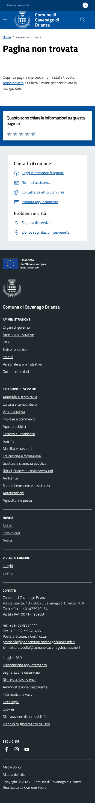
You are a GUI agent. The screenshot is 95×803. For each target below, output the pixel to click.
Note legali (11, 702)
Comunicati (11, 533)
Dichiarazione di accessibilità (24, 716)
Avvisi (7, 540)
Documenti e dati (16, 371)
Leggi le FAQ (12, 657)
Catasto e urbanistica (19, 434)
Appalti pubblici (14, 426)
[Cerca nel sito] (82, 19)
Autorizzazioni (13, 493)
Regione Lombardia (18, 5)
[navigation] (5, 19)
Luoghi (8, 565)
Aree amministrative (18, 334)
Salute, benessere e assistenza (26, 485)
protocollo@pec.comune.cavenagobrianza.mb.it (39, 642)
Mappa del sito (14, 774)
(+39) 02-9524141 (23, 625)
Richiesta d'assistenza (19, 679)
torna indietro (13, 83)
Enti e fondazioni (15, 349)
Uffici (6, 342)
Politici (8, 357)
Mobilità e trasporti (17, 448)
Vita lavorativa (14, 411)
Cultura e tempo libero (20, 404)
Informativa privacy (17, 694)
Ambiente (10, 478)
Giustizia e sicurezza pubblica (24, 463)
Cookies (9, 709)
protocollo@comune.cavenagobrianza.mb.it (47, 647)
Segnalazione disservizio (21, 672)
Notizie (8, 525)
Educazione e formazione (22, 456)
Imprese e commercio (19, 419)
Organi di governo (16, 327)
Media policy (12, 767)
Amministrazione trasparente (25, 687)
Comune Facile (35, 787)
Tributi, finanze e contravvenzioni (28, 470)
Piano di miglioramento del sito (26, 724)
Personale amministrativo (22, 364)
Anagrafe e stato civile (20, 397)
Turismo (8, 441)
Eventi (8, 573)
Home (7, 37)
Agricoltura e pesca (17, 500)
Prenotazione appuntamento (25, 665)
